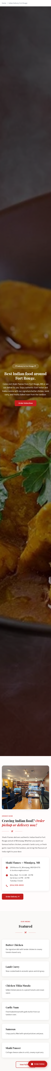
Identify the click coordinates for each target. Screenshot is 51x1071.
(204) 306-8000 (17, 885)
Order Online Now (26, 403)
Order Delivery (12, 896)
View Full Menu (25, 1064)
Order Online (39, 1064)
